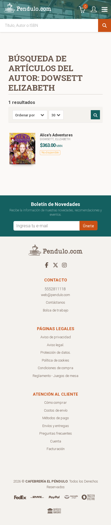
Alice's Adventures (56, 135)
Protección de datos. (55, 352)
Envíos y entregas (55, 426)
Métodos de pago (55, 418)
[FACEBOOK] (47, 265)
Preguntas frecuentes (55, 433)
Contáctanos (55, 302)
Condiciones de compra (55, 368)
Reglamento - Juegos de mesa (55, 376)
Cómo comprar (55, 403)
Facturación (56, 449)
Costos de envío (55, 410)
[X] (55, 265)
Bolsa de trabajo (55, 310)
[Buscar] (104, 25)
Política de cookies (55, 360)
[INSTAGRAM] (64, 265)
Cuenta (55, 441)
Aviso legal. (55, 345)
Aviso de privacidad (55, 337)
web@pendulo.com (55, 295)
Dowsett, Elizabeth (55, 139)
